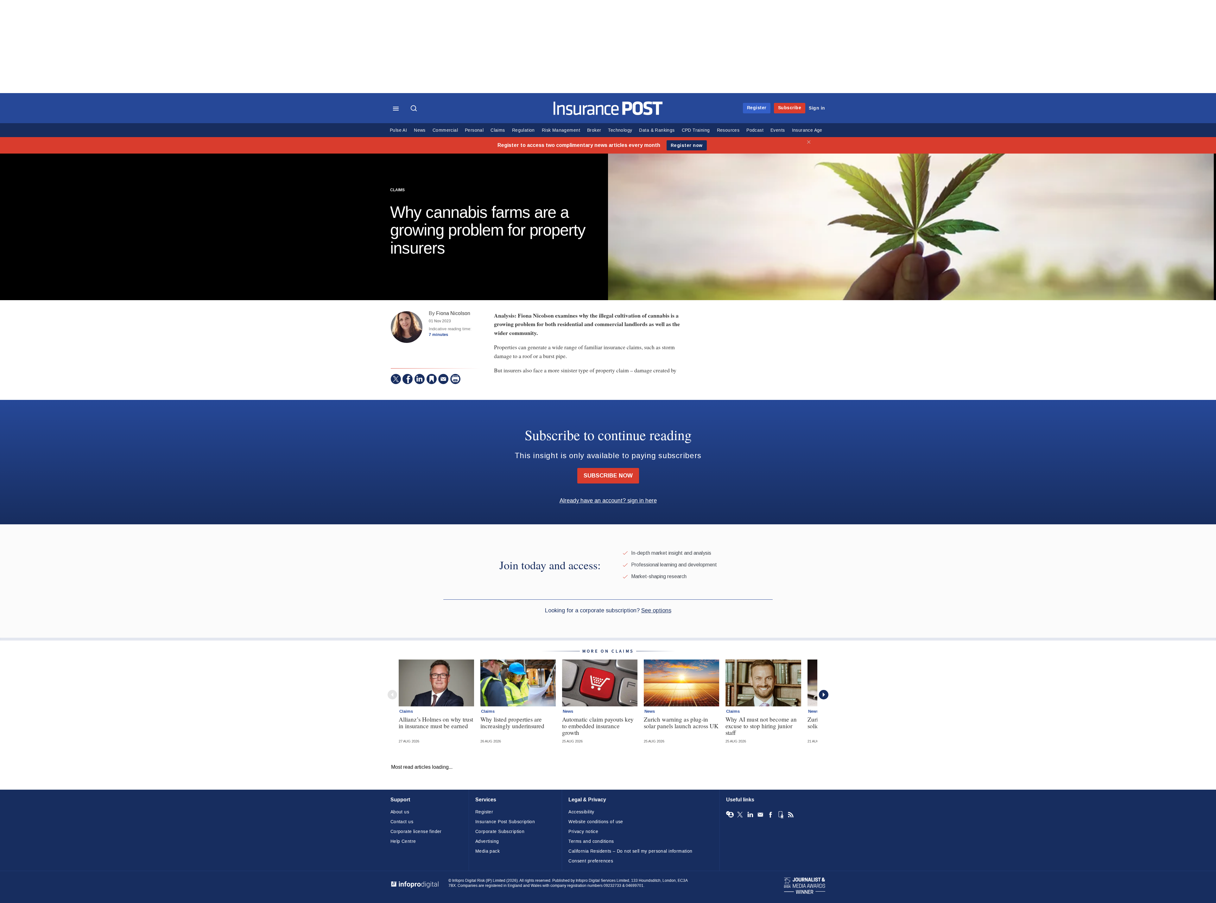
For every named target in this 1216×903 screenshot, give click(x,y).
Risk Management (561, 130)
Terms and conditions (591, 841)
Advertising (487, 841)
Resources (728, 130)
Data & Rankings (656, 130)
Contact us (401, 822)
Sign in (817, 108)
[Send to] (443, 379)
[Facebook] (407, 379)
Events (777, 130)
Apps (780, 814)
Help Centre (403, 841)
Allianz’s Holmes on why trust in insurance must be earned (436, 722)
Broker (594, 130)
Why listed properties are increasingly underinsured (512, 722)
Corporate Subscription (499, 832)
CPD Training (696, 130)
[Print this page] (455, 379)
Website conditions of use (595, 822)
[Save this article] (432, 379)
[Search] (414, 109)
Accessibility (581, 812)
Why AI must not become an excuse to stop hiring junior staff (761, 726)
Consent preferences (590, 861)
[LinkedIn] (420, 379)
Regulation (523, 130)
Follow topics (730, 814)
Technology (620, 130)
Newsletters (760, 814)
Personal (474, 130)
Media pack (487, 851)
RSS (791, 814)
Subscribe (789, 107)
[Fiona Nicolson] (406, 327)
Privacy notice (583, 832)
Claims (498, 130)
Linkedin (750, 814)
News (420, 130)
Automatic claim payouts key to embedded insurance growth (598, 726)
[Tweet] (396, 379)
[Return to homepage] (608, 113)
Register (756, 107)
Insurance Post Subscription (505, 822)
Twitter (740, 814)
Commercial (445, 130)
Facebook (770, 814)
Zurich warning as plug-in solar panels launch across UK (681, 722)
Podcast (754, 130)
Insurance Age (807, 130)
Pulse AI (398, 130)
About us (399, 812)
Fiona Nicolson (453, 313)
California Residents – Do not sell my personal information (630, 851)
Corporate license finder (416, 832)
